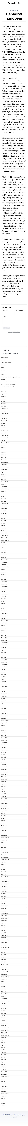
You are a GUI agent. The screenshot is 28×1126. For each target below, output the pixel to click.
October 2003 (4, 1003)
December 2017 (4, 613)
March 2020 (3, 552)
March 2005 (3, 962)
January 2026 (4, 411)
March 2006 (3, 932)
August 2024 (4, 445)
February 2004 (4, 993)
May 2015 (3, 676)
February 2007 (4, 906)
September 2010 (4, 808)
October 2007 (4, 886)
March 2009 (3, 849)
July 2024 (3, 447)
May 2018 (3, 601)
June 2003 (3, 1013)
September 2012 (4, 749)
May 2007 (3, 898)
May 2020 (3, 547)
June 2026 (3, 398)
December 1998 (4, 1074)
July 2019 (3, 569)
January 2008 (4, 879)
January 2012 (4, 769)
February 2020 (4, 554)
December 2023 (4, 462)
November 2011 (4, 774)
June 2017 (3, 628)
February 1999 (4, 1069)
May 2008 (3, 869)
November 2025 (4, 415)
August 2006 (4, 920)
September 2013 (4, 720)
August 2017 (4, 623)
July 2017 (3, 625)
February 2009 (4, 852)
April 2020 (3, 550)
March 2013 (3, 735)
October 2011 (4, 776)
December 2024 (4, 435)
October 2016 (4, 645)
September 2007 (5, 888)
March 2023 (3, 479)
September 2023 (5, 467)
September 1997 (4, 1093)
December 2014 (4, 686)
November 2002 (4, 1030)
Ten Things (3, 369)
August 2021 (4, 515)
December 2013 (4, 713)
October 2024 (4, 440)
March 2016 (3, 657)
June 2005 (3, 954)
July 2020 (3, 542)
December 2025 (4, 413)
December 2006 (4, 910)
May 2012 (3, 759)
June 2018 (3, 598)
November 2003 (4, 1001)
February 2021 (4, 530)
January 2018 (4, 611)
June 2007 (3, 896)
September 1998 (4, 1076)
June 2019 (3, 571)
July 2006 (3, 923)
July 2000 (3, 1045)
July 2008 (3, 864)
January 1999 (4, 1071)
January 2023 (4, 484)
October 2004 (4, 974)
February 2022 (4, 503)
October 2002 (4, 1032)
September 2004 (5, 976)
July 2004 (3, 981)
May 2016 (3, 654)
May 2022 (3, 496)
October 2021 (4, 511)
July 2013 (3, 725)
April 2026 (3, 403)
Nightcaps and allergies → (10, 353)
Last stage (3, 364)
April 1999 (3, 1064)
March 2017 (3, 635)
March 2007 (3, 903)
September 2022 (5, 489)
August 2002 (4, 1037)
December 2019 (4, 559)
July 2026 (3, 396)
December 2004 (4, 969)
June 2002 (3, 1042)
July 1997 (3, 1098)
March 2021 (3, 528)
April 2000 (3, 1052)
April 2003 (3, 1018)
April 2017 (3, 632)
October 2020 (4, 537)
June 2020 (3, 545)
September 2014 (4, 693)
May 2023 (3, 474)
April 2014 (3, 706)
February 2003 (4, 1023)
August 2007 (4, 891)
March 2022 (3, 501)
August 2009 (4, 840)
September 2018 (4, 593)
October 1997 (4, 1091)
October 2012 (4, 747)
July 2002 (3, 1040)
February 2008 (4, 876)
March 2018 (3, 606)
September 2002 (5, 1035)
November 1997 (4, 1088)
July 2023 (3, 472)
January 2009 (4, 854)
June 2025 (3, 425)
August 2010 (4, 810)
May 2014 (3, 703)
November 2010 (4, 803)
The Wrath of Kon (14, 3)
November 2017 (4, 615)
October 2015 (4, 669)
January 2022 (4, 506)
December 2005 (4, 940)
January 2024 (4, 459)
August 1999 (4, 1054)
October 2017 (4, 618)
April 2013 (3, 732)
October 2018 (4, 591)
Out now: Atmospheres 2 (6, 362)
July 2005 (3, 952)
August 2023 (4, 469)
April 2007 (3, 901)
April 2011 (3, 791)
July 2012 (3, 754)
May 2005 (3, 957)
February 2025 (4, 430)
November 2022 (4, 486)
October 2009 (4, 835)
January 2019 (4, 584)
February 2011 (4, 796)
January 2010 (4, 827)
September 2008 (5, 859)
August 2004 (4, 979)
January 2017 (4, 640)
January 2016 (4, 662)
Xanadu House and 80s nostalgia (8, 384)
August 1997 (4, 1096)
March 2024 (3, 457)
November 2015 (4, 667)
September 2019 (4, 567)
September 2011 (4, 779)
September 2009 (5, 837)
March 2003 (3, 1020)
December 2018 (4, 586)
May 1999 (3, 1062)
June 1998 (3, 1083)
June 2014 (3, 701)
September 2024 (5, 442)
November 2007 (4, 884)
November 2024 (4, 437)
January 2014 (4, 710)
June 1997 (3, 1101)
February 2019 (4, 581)
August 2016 (4, 647)
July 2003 (3, 1010)
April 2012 (3, 762)
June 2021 (3, 520)
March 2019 (3, 579)
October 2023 (4, 464)
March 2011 (3, 793)
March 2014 (3, 708)
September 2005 (5, 947)
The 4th (3, 367)
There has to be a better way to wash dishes (11, 377)
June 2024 (3, 450)
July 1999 (3, 1057)
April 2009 (3, 847)
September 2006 (5, 918)
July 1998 (3, 1081)
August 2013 (4, 723)
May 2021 (3, 523)
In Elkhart (3, 379)
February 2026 (4, 408)
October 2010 (4, 806)
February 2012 (4, 767)
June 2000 (3, 1047)
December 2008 (4, 857)
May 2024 (3, 452)
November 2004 (4, 971)
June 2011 (3, 786)
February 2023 (4, 481)
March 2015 (3, 681)
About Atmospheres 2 (6, 360)
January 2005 (4, 967)
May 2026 (3, 401)
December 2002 (4, 1027)
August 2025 (4, 420)
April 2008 (3, 871)
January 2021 (4, 533)
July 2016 (3, 650)
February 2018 (4, 608)
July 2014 (3, 698)
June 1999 (3, 1059)
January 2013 (4, 740)
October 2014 (4, 691)
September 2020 (5, 540)
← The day (5, 350)
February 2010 (4, 825)
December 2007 (4, 881)
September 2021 (4, 513)
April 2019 (3, 576)
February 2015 (4, 684)
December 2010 (4, 801)
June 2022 (3, 493)
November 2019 (4, 562)
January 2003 (4, 1025)
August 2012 (4, 752)
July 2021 (3, 518)
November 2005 (4, 942)
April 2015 (3, 679)
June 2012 (3, 757)
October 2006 (4, 915)
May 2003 (3, 1015)
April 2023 (3, 476)
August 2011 (3, 781)
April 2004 (3, 988)
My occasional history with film (7, 386)
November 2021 (4, 508)
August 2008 (4, 862)
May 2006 (3, 927)
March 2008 (3, 874)
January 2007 (4, 908)
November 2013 (4, 715)
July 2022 (3, 491)
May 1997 (3, 1103)
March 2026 (3, 406)
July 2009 (3, 842)
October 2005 (4, 945)
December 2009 (4, 830)
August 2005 (4, 949)
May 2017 (3, 630)
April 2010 (3, 820)
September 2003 (5, 1005)
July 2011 (3, 784)
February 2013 (4, 737)
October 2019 (4, 564)
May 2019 (3, 574)
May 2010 (3, 818)
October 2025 (4, 418)
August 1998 (4, 1079)
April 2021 (3, 525)
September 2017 (4, 620)
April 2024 (3, 454)
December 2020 (4, 535)
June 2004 (3, 984)
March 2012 (3, 764)
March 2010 (3, 823)
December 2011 (4, 771)
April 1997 (3, 1105)
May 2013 (3, 730)
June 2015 (3, 674)
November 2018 (4, 589)
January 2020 (4, 557)
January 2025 (4, 433)
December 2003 (4, 998)
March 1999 (3, 1066)
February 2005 (4, 964)
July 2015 (3, 671)
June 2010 (3, 815)
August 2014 (4, 696)
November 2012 (4, 745)
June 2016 (3, 652)
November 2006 (4, 913)
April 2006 (3, 930)
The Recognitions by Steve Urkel (8, 381)
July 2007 (3, 893)
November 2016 (4, 642)
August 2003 (4, 1008)
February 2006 (4, 935)
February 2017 (4, 637)
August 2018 (4, 596)
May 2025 (3, 428)
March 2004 (3, 991)
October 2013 (4, 718)
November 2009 (4, 832)
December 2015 (4, 664)
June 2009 (3, 845)
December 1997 (4, 1086)
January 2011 (4, 798)
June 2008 (3, 867)
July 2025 (3, 423)
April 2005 (3, 959)
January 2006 (4, 937)
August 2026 (4, 394)
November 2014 (4, 689)
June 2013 (3, 728)
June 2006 (3, 925)
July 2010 (3, 813)
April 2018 (3, 603)
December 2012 (4, 742)
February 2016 (4, 659)
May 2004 (3, 986)
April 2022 (3, 498)
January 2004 (4, 996)
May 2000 (3, 1049)
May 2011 (3, 789)
